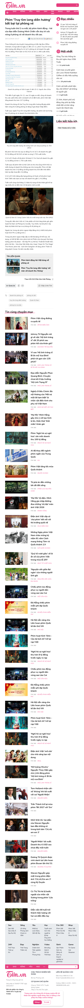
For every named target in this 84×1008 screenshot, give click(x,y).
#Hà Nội (40, 630)
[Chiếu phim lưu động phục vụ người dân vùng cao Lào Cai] (16, 591)
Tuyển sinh (48, 928)
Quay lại (11, 286)
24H (45, 11)
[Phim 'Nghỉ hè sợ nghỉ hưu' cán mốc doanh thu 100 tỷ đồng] (16, 438)
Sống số (59, 952)
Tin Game (71, 948)
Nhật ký (35, 928)
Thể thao (47, 955)
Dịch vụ (58, 955)
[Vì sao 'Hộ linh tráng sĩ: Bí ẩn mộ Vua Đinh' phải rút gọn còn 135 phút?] (16, 357)
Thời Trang (24, 948)
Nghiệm (77, 11)
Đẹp (68, 11)
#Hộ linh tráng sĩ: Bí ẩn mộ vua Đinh (41, 366)
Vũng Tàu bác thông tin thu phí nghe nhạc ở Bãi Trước (66, 59)
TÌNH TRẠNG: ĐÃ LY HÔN (66, 128)
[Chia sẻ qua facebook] (18, 285)
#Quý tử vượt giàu (44, 563)
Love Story (36, 931)
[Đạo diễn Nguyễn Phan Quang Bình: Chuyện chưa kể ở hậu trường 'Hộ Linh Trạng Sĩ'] (16, 377)
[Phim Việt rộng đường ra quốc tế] (16, 323)
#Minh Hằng (42, 511)
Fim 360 (52, 12)
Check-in (23, 933)
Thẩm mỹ (23, 950)
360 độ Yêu (36, 933)
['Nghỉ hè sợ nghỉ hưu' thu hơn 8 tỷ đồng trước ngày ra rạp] (16, 656)
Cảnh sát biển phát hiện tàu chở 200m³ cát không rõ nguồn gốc (66, 89)
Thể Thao (11, 948)
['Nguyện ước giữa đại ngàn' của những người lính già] (16, 574)
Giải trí (46, 950)
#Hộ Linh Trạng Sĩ (44, 386)
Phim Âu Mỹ (60, 931)
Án (9, 952)
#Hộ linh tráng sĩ (44, 783)
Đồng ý (37, 1002)
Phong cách (24, 931)
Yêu (30, 11)
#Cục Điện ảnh (42, 526)
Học (38, 11)
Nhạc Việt (71, 928)
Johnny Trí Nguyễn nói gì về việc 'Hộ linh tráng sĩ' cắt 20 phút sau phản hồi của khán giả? (69, 35)
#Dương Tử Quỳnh (44, 867)
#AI (38, 460)
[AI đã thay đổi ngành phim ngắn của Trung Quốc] (16, 455)
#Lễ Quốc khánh (43, 548)
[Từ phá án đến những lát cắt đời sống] (16, 487)
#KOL (39, 761)
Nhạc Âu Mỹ (72, 935)
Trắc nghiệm (36, 950)
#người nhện (42, 798)
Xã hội (46, 952)
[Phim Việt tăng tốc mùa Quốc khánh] (16, 471)
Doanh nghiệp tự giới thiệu (59, 959)
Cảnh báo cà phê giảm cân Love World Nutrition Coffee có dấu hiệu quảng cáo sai (67, 74)
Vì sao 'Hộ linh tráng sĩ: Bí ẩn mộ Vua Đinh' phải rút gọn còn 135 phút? (69, 26)
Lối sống (23, 928)
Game (70, 944)
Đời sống (47, 948)
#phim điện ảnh (43, 325)
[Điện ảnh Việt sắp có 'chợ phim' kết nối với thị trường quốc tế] (16, 521)
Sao (14, 11)
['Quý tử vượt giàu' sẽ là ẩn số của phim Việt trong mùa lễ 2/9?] (16, 558)
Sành (58, 944)
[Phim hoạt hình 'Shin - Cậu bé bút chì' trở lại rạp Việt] (16, 640)
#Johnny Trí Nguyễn (45, 347)
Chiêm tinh (36, 948)
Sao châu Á (12, 931)
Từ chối (46, 1002)
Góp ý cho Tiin (46, 286)
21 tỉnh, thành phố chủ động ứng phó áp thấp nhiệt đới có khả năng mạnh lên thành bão (65, 103)
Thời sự (10, 950)
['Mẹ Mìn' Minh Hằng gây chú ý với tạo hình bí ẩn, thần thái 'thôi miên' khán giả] (16, 419)
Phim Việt (59, 928)
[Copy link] (22, 285)
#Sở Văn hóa (42, 596)
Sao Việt (11, 928)
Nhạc (60, 11)
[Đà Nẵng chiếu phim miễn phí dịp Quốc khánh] (16, 607)
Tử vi (33, 952)
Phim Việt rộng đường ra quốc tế (68, 43)
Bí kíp (46, 935)
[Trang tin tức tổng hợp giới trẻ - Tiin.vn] (15, 5)
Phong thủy (36, 955)
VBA (21, 935)
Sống (22, 11)
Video (46, 944)
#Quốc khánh (42, 473)
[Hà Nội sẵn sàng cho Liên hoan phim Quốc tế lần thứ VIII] (16, 625)
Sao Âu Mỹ (12, 933)
